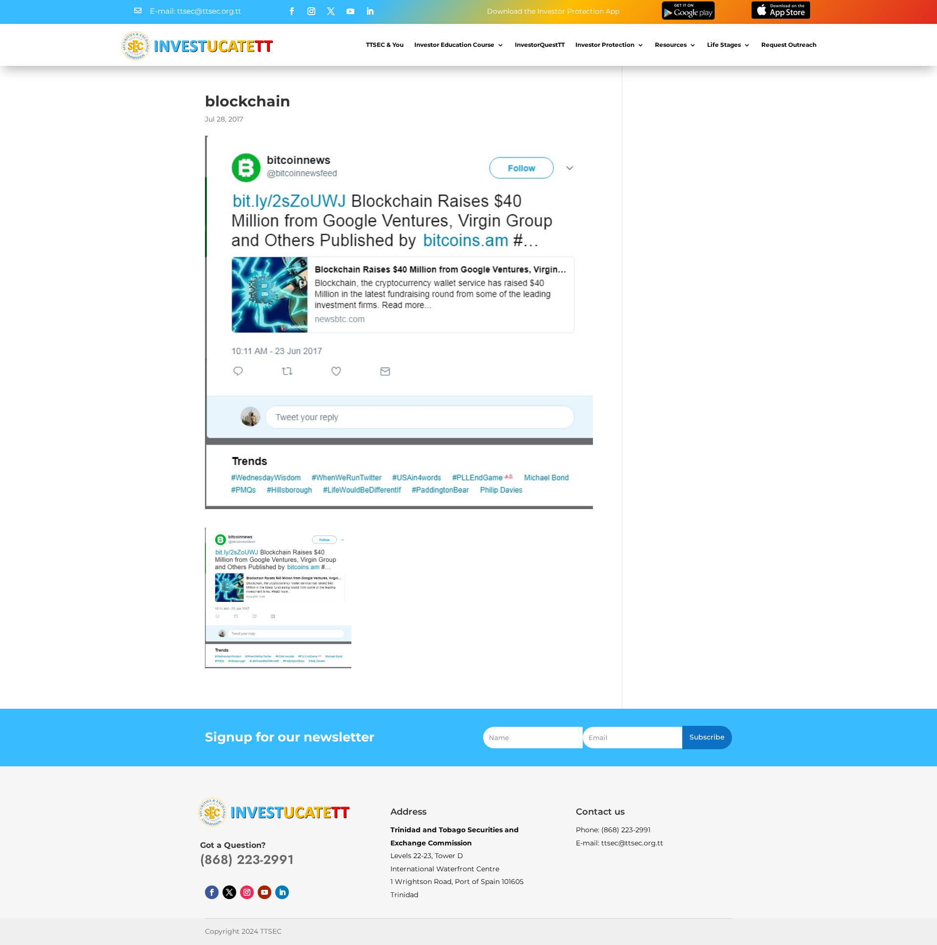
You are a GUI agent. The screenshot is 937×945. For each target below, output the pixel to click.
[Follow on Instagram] (311, 11)
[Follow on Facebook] (292, 11)
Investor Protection (604, 44)
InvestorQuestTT (540, 44)
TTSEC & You (385, 44)
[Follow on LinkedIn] (370, 11)
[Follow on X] (331, 11)
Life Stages (724, 44)
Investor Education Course (454, 44)
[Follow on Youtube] (350, 11)
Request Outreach (788, 44)
